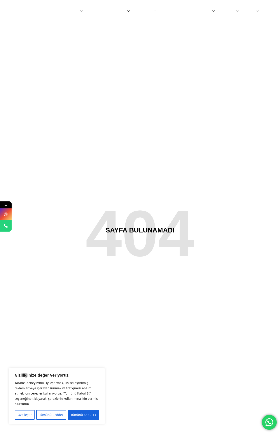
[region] (57, 396)
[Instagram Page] (6, 214)
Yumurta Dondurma (177, 11)
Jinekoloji (118, 11)
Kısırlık (249, 11)
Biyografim (70, 11)
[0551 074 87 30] (6, 226)
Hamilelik (227, 11)
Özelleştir (25, 415)
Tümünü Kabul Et (83, 415)
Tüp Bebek (144, 11)
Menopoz (203, 11)
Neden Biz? (97, 11)
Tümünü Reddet (51, 415)
